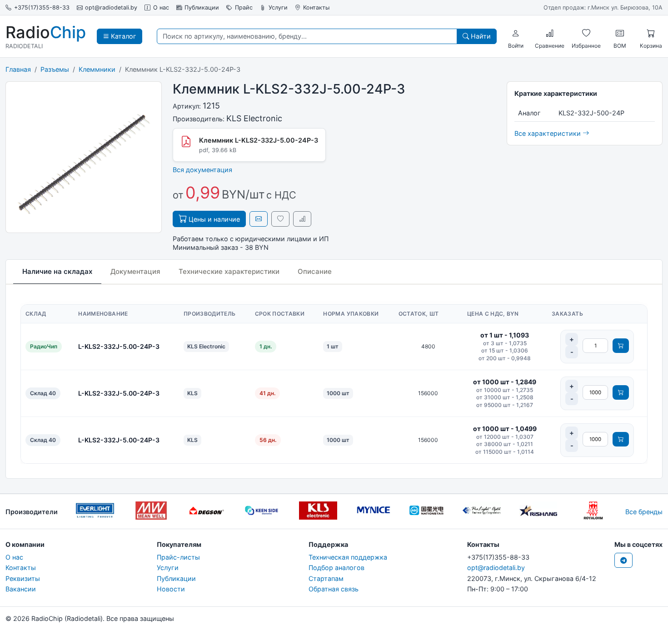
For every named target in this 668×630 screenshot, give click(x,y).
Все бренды (644, 512)
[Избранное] (586, 33)
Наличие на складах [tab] (57, 271)
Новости (171, 589)
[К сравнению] (302, 218)
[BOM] (620, 33)
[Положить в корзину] (621, 345)
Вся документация (202, 170)
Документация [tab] (135, 271)
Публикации (201, 7)
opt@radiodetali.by (111, 7)
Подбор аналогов (336, 567)
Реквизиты (22, 578)
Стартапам (326, 578)
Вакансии (20, 589)
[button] (516, 33)
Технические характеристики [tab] (229, 271)
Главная (18, 69)
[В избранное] (280, 218)
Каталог (122, 36)
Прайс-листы (178, 557)
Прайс (244, 7)
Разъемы (54, 69)
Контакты (316, 7)
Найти (480, 36)
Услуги (278, 7)
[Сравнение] (550, 33)
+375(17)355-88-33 (42, 7)
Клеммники (97, 69)
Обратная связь (334, 589)
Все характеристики (548, 133)
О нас (161, 7)
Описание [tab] (315, 271)
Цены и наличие (213, 219)
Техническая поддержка (348, 557)
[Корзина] (651, 33)
